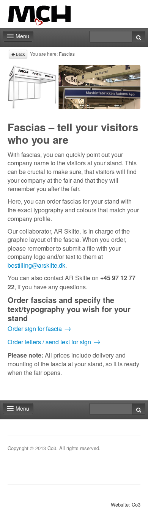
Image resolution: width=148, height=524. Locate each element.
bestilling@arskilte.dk (36, 265)
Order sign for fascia (35, 328)
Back (20, 54)
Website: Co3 (125, 504)
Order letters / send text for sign (49, 341)
